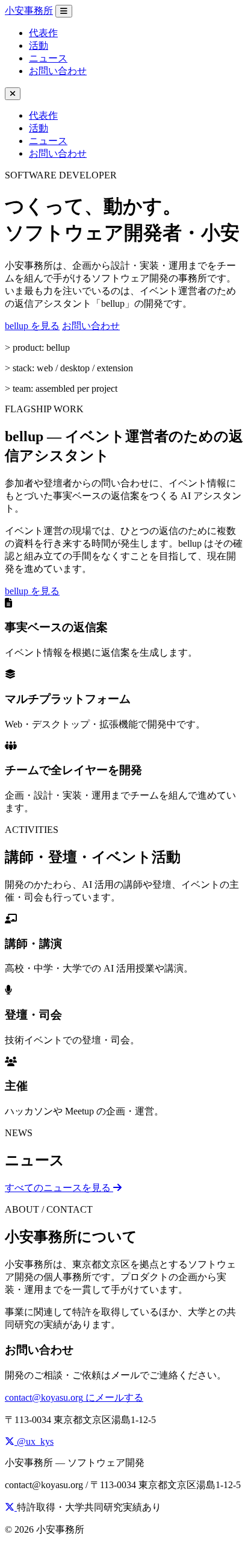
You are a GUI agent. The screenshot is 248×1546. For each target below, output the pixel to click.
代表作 (43, 33)
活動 (38, 45)
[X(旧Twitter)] (11, 1507)
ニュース (48, 58)
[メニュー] (63, 11)
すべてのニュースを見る (59, 1188)
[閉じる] (12, 93)
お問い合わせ (58, 71)
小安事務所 (29, 10)
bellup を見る (32, 326)
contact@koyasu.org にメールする (74, 1397)
